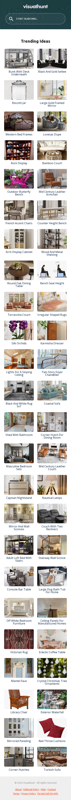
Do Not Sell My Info (48, 793)
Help (43, 789)
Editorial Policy (31, 789)
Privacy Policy (28, 793)
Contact (52, 789)
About (18, 789)
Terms (16, 793)
